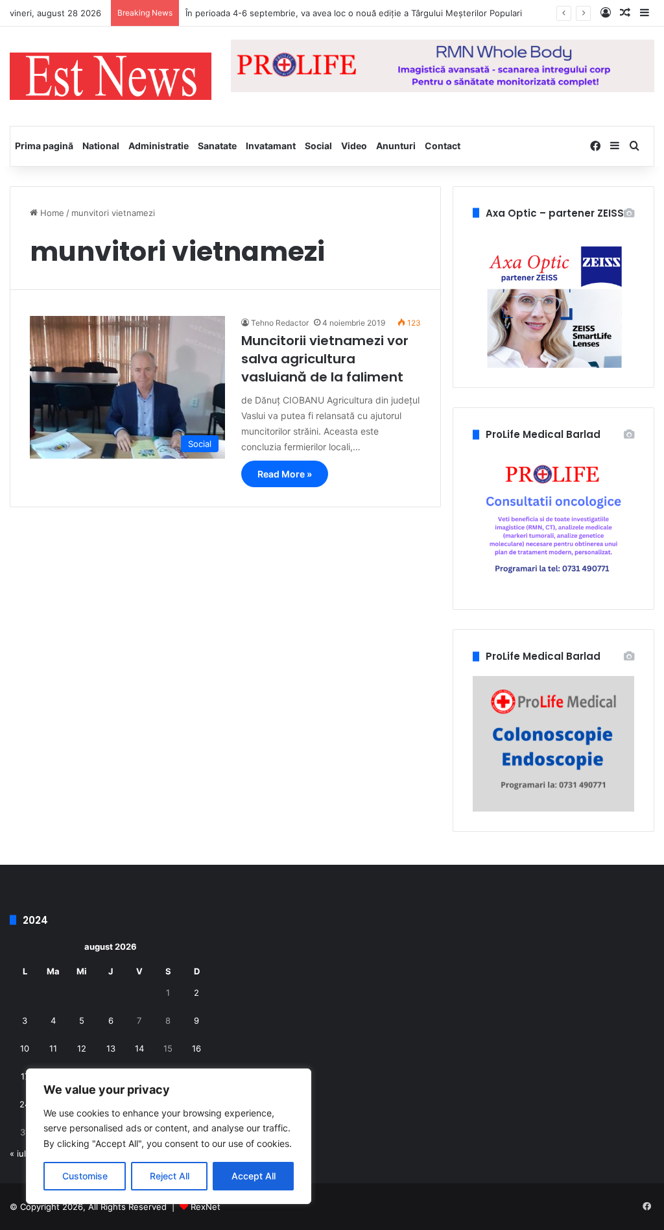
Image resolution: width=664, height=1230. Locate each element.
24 (24, 1104)
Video (354, 145)
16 (196, 1048)
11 (53, 1048)
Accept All (253, 1175)
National (100, 145)
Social (318, 145)
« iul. (19, 1153)
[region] (168, 1136)
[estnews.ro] (110, 76)
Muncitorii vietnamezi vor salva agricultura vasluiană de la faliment (325, 359)
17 (25, 1076)
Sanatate (217, 145)
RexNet (205, 1206)
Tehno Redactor (280, 323)
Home (51, 213)
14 (139, 1048)
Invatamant (271, 145)
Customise (85, 1175)
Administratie (158, 145)
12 (81, 1048)
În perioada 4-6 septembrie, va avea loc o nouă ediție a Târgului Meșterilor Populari (353, 13)
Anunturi (396, 145)
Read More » (284, 473)
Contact (442, 145)
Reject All (169, 1175)
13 (110, 1048)
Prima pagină (44, 145)
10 (24, 1048)
